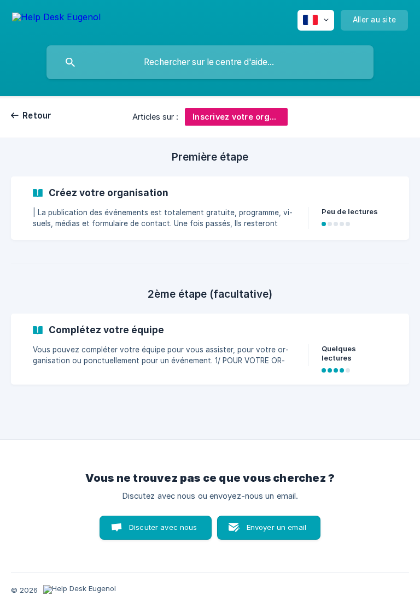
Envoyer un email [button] (276, 527)
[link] (210, 208)
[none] (56, 19)
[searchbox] (210, 62)
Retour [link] (37, 115)
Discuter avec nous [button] (163, 527)
